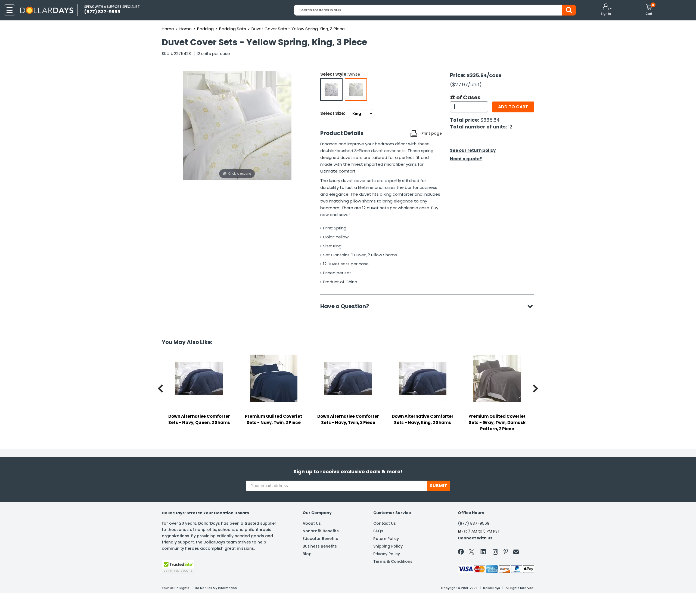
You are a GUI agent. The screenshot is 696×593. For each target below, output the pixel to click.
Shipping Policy (388, 546)
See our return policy (473, 150)
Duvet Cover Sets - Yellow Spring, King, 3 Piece (298, 29)
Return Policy (386, 538)
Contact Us (384, 523)
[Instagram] (495, 553)
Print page (431, 133)
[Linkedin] (483, 551)
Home (168, 29)
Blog (307, 554)
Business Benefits (320, 546)
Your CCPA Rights (175, 588)
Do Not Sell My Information (216, 588)
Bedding (205, 29)
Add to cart (513, 107)
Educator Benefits (320, 538)
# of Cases (465, 97)
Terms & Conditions (392, 561)
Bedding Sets (232, 29)
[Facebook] (462, 553)
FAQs (378, 531)
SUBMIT (438, 486)
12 (510, 126)
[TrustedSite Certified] (178, 566)
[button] (606, 10)
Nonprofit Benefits (321, 531)
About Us (312, 523)
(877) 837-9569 (473, 523)
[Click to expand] (237, 125)
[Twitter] (471, 553)
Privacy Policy (386, 554)
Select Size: (332, 113)
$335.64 (490, 119)
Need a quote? (466, 159)
